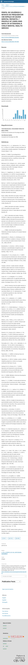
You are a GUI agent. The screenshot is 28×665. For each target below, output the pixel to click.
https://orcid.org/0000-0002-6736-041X (10, 37)
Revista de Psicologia (9, 1)
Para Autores (5, 613)
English (4, 597)
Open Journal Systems (7, 589)
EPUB (11, 538)
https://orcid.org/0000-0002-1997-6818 (10, 41)
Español (4, 600)
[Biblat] (6, 646)
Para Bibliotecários (6, 615)
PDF (5, 538)
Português (4, 602)
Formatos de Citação (7, 576)
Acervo (7, 5)
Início (2, 5)
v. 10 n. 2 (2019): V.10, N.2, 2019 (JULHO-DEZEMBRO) (13, 6)
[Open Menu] (1, 1)
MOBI (18, 538)
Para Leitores (5, 611)
